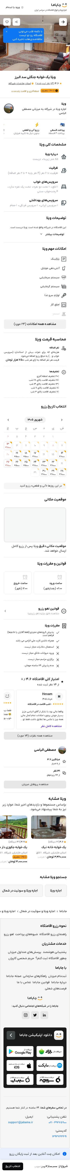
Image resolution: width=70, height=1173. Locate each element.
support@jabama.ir (20, 1122)
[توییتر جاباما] (35, 1015)
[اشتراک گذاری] (16, 22)
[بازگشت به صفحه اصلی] (11, 1035)
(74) (44, 83)
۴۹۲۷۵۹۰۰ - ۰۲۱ (57, 1122)
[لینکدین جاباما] (44, 1015)
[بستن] (7, 32)
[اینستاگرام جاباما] (26, 1015)
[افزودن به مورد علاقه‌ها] (7, 22)
